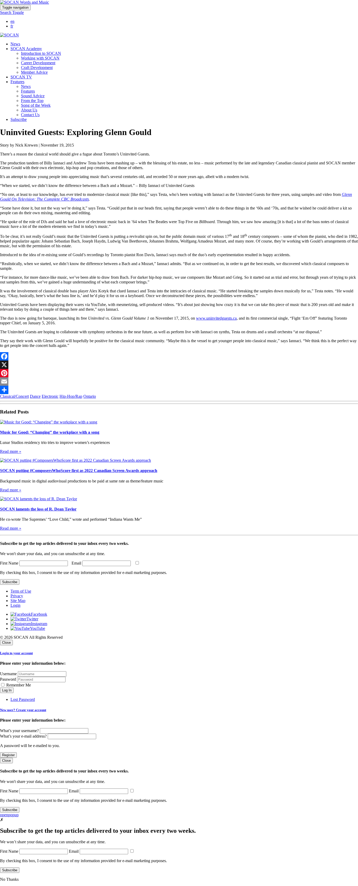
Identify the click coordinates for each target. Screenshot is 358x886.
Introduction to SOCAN (41, 53)
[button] (12, 12)
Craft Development (37, 67)
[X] (179, 365)
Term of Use (20, 591)
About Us (29, 110)
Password (8, 679)
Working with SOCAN (40, 58)
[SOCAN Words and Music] (24, 2)
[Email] (179, 381)
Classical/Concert (14, 396)
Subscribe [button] (18, 119)
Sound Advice (33, 96)
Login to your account (16, 653)
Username (8, 674)
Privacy (16, 596)
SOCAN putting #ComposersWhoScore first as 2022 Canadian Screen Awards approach (78, 470)
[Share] (179, 390)
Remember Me (18, 685)
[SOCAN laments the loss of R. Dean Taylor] (38, 499)
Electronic (50, 396)
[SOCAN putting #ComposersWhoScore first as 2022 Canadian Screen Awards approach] (75, 460)
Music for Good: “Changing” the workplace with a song (49, 432)
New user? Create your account (23, 710)
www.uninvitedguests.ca (216, 318)
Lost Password (22, 699)
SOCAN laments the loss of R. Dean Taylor (38, 509)
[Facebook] (179, 356)
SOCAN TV (21, 77)
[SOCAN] (9, 35)
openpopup (9, 815)
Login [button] (15, 605)
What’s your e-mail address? (23, 736)
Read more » (10, 451)
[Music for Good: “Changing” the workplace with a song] (48, 422)
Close (6, 643)
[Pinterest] (179, 373)
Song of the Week (36, 105)
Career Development (38, 63)
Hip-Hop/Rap (70, 396)
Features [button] (17, 81)
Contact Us (30, 114)
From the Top (32, 100)
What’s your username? (19, 730)
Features (28, 91)
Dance (35, 396)
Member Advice (34, 72)
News (15, 44)
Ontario (89, 396)
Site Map (17, 600)
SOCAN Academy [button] (26, 48)
